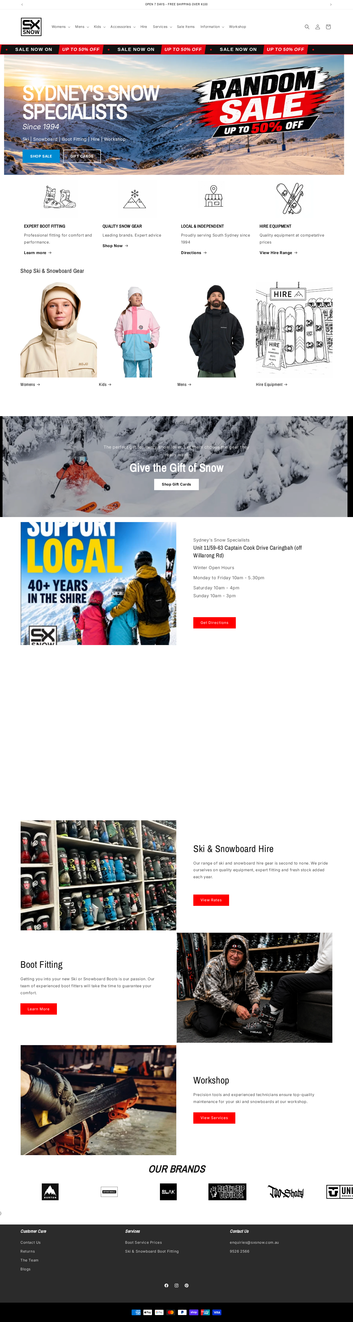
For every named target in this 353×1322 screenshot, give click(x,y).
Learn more (35, 252)
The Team (29, 1260)
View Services (214, 1117)
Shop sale (41, 156)
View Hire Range (276, 252)
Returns (27, 1251)
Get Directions (215, 622)
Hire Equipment (269, 384)
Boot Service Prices (143, 1242)
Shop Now (113, 245)
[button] (61, 27)
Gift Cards (82, 156)
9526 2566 (239, 1251)
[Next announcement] (331, 4)
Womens (27, 384)
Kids (102, 384)
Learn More (39, 1009)
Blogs (25, 1269)
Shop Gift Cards (176, 484)
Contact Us (30, 1242)
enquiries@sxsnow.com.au (254, 1242)
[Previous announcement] (22, 4)
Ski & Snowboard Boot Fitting (152, 1251)
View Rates (211, 900)
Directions (191, 252)
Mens (181, 384)
